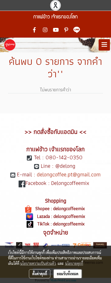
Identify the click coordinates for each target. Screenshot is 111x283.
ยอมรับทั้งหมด (67, 273)
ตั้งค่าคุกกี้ (39, 273)
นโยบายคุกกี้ (74, 263)
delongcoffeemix (69, 208)
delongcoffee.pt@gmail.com (69, 174)
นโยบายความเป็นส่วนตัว (38, 263)
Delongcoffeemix (71, 183)
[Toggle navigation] (104, 45)
